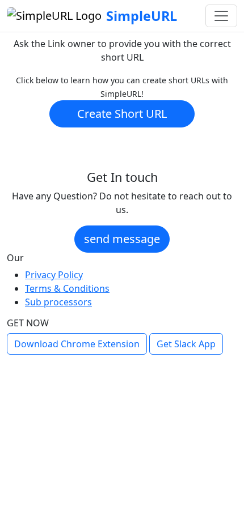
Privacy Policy (54, 275)
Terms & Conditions (67, 288)
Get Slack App (186, 344)
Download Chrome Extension (77, 344)
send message (122, 238)
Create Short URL (122, 113)
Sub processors (58, 302)
